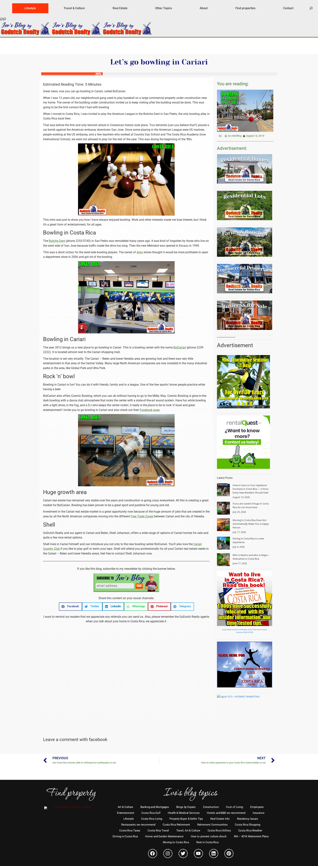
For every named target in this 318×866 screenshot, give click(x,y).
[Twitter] (183, 853)
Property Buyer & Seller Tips (186, 818)
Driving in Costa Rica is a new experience (248, 540)
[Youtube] (198, 853)
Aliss (140, 252)
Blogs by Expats (186, 807)
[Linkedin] (213, 853)
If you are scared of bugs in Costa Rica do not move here (251, 505)
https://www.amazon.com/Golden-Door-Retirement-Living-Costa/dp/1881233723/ (244, 631)
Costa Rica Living (151, 818)
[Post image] (223, 489)
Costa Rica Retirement (176, 824)
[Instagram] (167, 853)
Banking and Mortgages (154, 807)
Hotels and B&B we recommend (226, 813)
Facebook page (150, 410)
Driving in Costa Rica (125, 836)
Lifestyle (128, 818)
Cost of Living (234, 807)
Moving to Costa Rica (176, 842)
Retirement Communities (212, 824)
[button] (70, 606)
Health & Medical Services (184, 813)
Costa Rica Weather (250, 830)
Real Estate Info (219, 818)
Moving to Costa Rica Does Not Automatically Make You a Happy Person (251, 523)
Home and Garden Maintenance (164, 836)
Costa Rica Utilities (219, 830)
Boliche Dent (57, 241)
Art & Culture (125, 807)
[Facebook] (152, 853)
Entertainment (125, 813)
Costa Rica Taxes (129, 830)
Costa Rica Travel (158, 830)
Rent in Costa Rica (207, 842)
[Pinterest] (229, 853)
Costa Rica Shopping (247, 824)
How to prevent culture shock (209, 836)
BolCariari (179, 347)
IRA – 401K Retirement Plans (251, 836)
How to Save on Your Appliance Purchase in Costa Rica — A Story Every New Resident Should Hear (250, 489)
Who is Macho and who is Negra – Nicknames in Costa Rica (251, 556)
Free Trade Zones (142, 516)
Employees (257, 807)
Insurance (258, 813)
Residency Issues (247, 818)
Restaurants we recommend (138, 824)
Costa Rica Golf (150, 813)
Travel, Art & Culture (188, 830)
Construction (211, 807)
